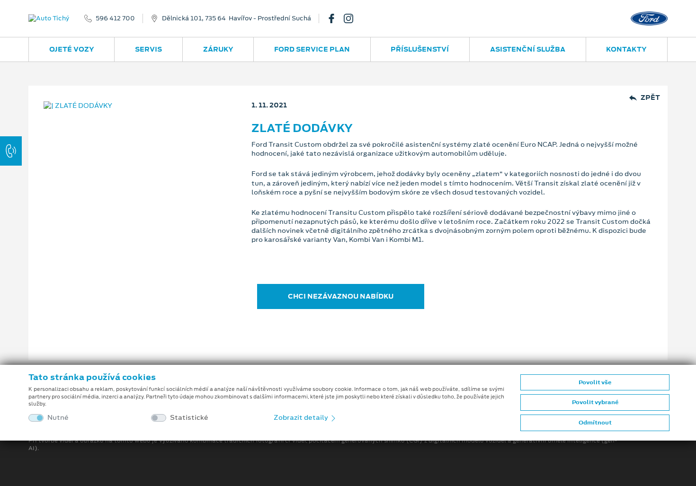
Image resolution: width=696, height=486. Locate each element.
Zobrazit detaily (302, 417)
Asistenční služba (527, 49)
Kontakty (626, 49)
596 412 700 (115, 18)
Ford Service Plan (312, 49)
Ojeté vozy (71, 49)
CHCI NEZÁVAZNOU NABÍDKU (340, 296)
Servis (148, 49)
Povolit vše (595, 382)
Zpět (650, 97)
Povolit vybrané (595, 402)
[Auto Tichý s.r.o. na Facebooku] (335, 18)
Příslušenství (420, 49)
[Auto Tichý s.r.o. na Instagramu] (352, 18)
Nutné (58, 417)
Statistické (189, 417)
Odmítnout (595, 422)
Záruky (218, 49)
